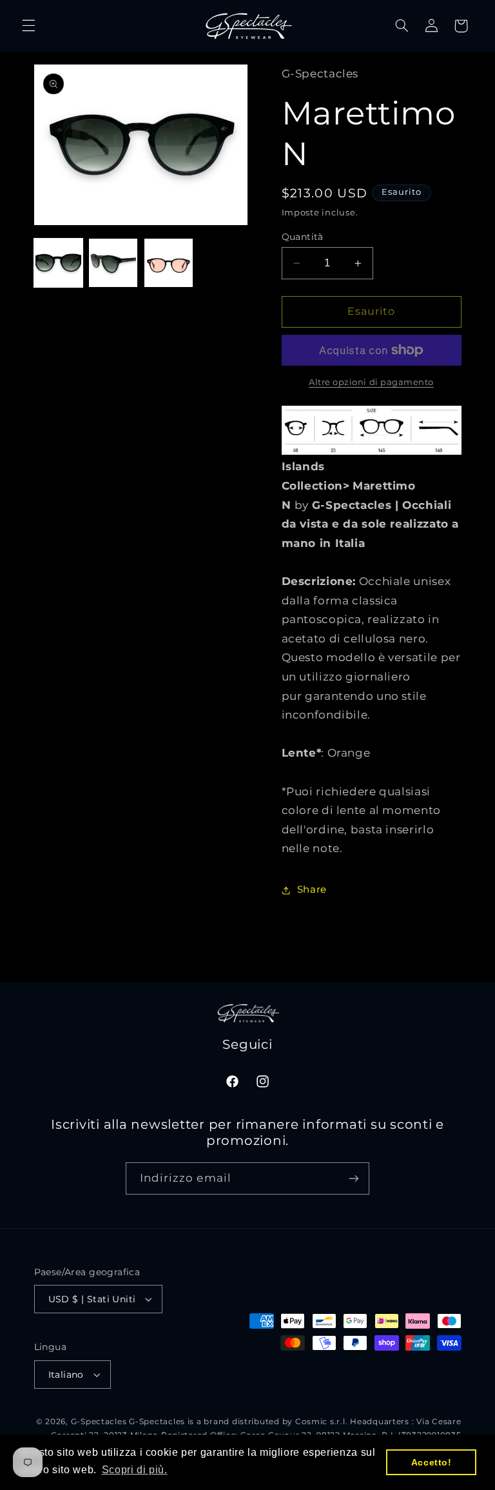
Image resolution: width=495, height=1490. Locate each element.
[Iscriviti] (354, 1178)
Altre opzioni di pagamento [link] (371, 382)
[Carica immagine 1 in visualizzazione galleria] (58, 263)
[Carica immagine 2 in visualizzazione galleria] (113, 263)
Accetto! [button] (431, 1462)
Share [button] (312, 889)
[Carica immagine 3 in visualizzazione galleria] (168, 263)
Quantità (303, 237)
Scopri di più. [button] (135, 1469)
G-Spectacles (99, 1421)
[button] (28, 26)
